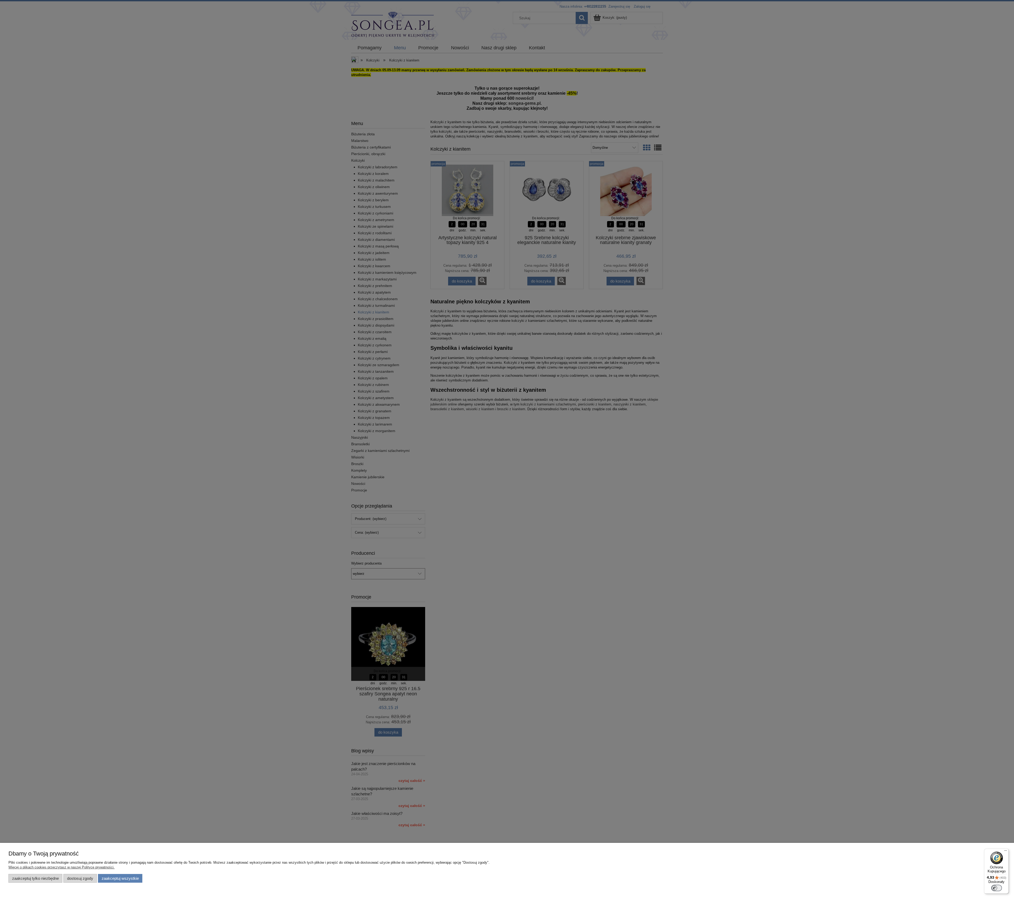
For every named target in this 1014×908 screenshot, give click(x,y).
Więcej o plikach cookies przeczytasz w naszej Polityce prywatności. (61, 867)
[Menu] (1005, 852)
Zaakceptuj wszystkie (120, 878)
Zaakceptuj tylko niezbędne (35, 878)
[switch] (996, 888)
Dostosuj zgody (80, 878)
